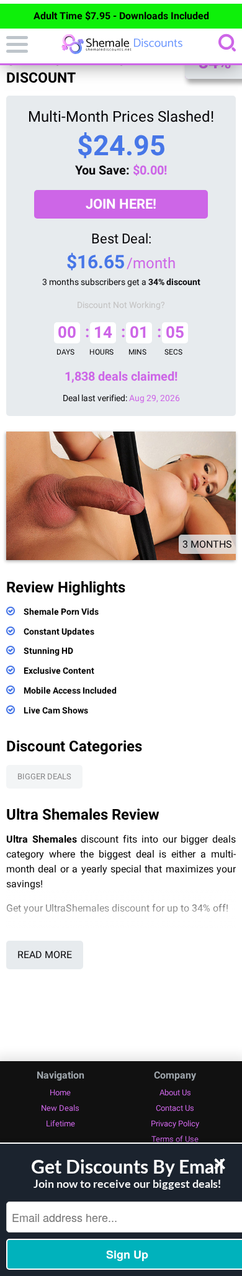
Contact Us (175, 1108)
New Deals (60, 1108)
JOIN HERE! (121, 204)
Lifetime (60, 1123)
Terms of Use (175, 1139)
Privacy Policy (175, 1123)
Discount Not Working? (121, 305)
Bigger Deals (44, 776)
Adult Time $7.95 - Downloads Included (121, 16)
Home (60, 1092)
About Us (175, 1092)
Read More (44, 955)
